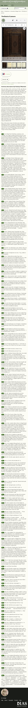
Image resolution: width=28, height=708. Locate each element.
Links (20, 700)
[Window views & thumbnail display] (15, 25)
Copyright (11, 700)
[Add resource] (3, 20)
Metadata (4, 79)
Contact (16, 700)
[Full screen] (24, 20)
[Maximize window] (21, 25)
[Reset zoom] (13, 58)
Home (2, 11)
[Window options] (18, 25)
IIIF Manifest (7, 74)
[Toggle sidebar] (3, 25)
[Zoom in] (7, 58)
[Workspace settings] (16, 20)
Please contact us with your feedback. (7, 84)
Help (2, 5)
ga (12, 5)
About (5, 5)
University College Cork (15, 11)
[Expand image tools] (24, 28)
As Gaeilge (3, 698)
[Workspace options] (20, 20)
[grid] (14, 66)
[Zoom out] (10, 58)
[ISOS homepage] (14, 2)
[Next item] (20, 58)
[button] (4, 65)
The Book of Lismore (8, 16)
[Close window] (24, 25)
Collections (4, 8)
